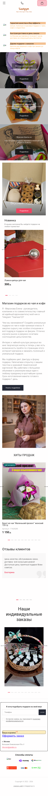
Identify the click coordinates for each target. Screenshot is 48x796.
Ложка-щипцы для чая (15, 280)
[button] (4, 3)
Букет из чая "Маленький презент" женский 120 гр (22, 524)
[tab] (6, 295)
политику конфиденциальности (23, 720)
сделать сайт (18, 786)
